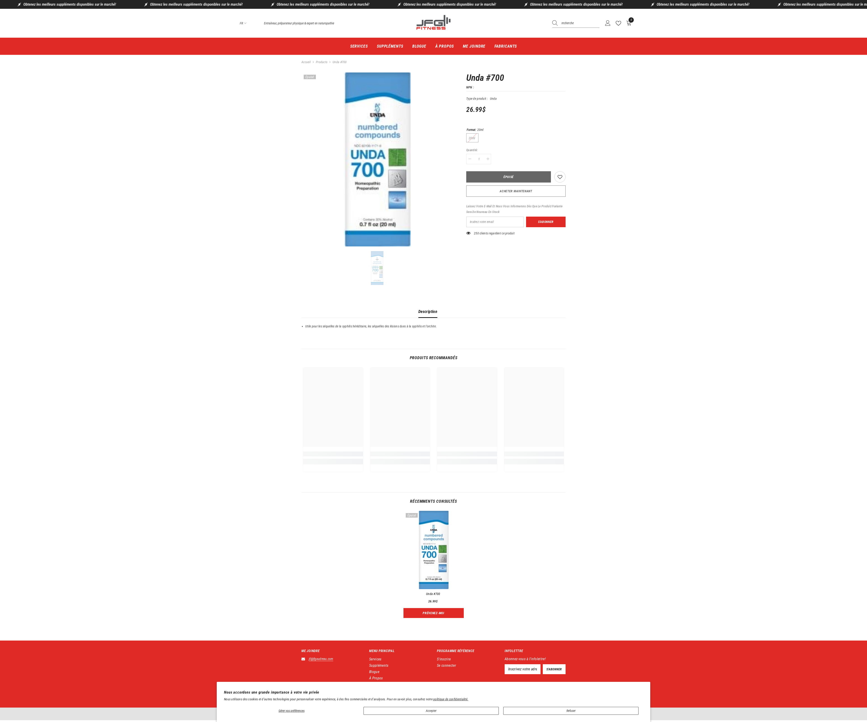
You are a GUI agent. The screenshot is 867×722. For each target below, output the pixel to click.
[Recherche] (575, 23)
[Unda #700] (433, 550)
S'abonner (546, 222)
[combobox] (580, 23)
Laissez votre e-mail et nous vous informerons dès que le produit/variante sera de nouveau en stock (514, 209)
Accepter (431, 711)
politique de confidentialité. (450, 699)
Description (427, 311)
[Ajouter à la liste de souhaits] (560, 177)
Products (321, 62)
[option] (377, 159)
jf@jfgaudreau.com (321, 659)
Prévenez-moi (433, 613)
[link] (333, 453)
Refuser (571, 711)
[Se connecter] (608, 23)
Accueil (306, 62)
